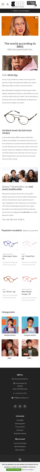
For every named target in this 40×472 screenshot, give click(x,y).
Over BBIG (20, 420)
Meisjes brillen (6, 317)
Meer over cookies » (28, 469)
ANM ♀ (4, 340)
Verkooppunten (20, 423)
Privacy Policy (20, 427)
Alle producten (20, 450)
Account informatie (20, 443)
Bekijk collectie (30, 230)
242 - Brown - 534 (9, 292)
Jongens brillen (26, 317)
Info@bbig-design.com (21, 398)
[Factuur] (20, 459)
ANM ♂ (24, 340)
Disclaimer (20, 430)
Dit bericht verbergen (13, 469)
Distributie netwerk (20, 433)
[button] (3, 26)
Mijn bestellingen (20, 446)
